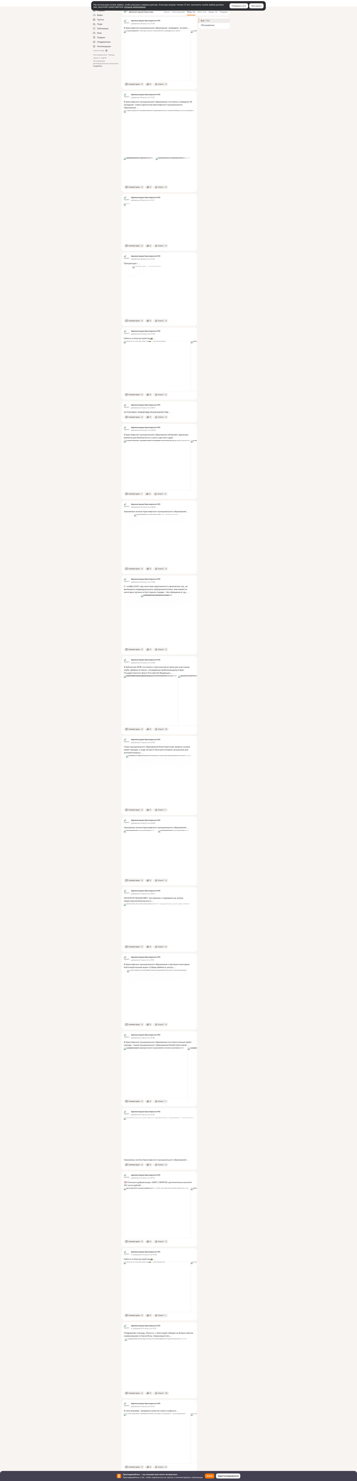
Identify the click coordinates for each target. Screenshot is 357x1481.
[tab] (167, 11)
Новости (96, 58)
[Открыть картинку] (157, 56)
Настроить (256, 6)
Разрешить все (239, 6)
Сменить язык (98, 50)
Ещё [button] (103, 58)
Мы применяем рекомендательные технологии (105, 63)
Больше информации (135, 7)
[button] (134, 84)
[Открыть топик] (159, 28)
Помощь (111, 55)
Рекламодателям (100, 55)
